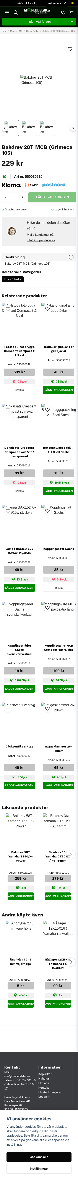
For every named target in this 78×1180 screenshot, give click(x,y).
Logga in (44, 1096)
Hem (4, 31)
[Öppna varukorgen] (71, 12)
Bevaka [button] (19, 389)
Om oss (43, 1083)
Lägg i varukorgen (59, 389)
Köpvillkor (45, 1074)
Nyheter (43, 1078)
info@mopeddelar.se (41, 240)
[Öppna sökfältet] (16, 12)
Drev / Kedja (32, 31)
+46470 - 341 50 (25, 1080)
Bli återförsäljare (49, 1092)
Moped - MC (16, 31)
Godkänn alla (39, 1157)
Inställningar (39, 1168)
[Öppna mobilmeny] (7, 12)
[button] (72, 3)
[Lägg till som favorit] (63, 12)
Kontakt (43, 1087)
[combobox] (39, 21)
